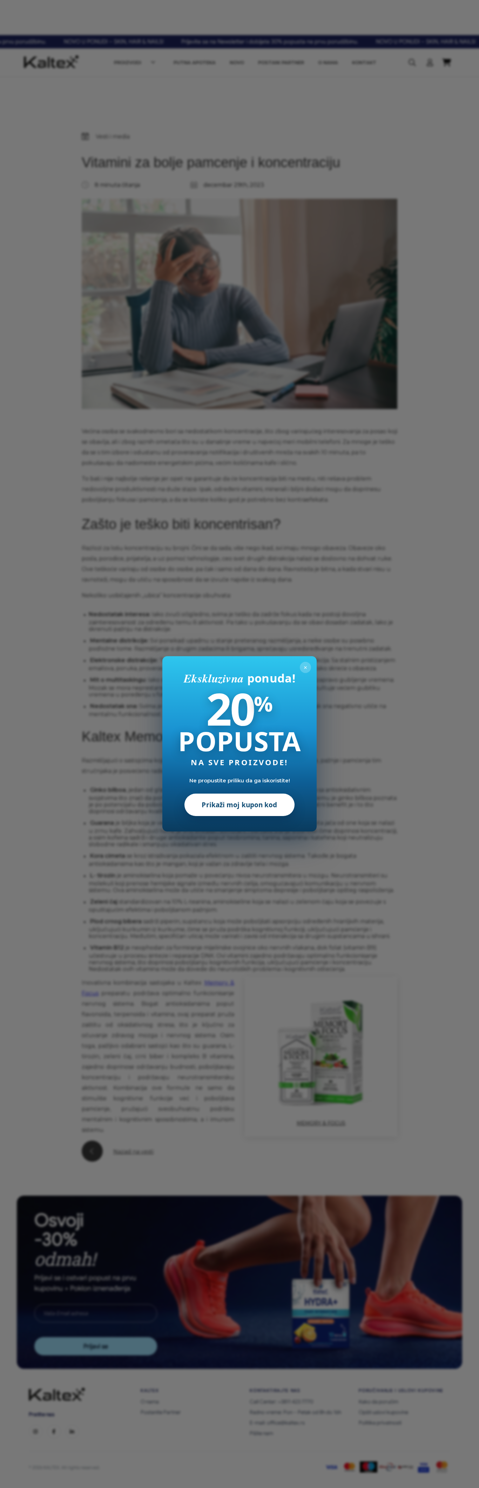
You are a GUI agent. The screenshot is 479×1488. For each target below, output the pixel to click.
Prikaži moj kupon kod (239, 805)
